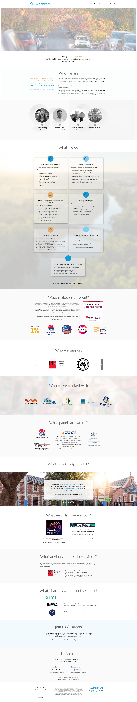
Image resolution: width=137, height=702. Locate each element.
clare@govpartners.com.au (78, 640)
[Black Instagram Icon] (43, 687)
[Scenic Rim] (73, 502)
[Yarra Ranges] (70, 502)
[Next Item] (101, 364)
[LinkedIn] (37, 687)
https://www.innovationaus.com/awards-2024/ (83, 539)
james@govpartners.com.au (78, 672)
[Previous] (6, 489)
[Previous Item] (36, 364)
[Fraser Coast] (68, 502)
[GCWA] (63, 502)
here (82, 283)
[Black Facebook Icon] (40, 687)
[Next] (131, 489)
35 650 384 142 (41, 692)
